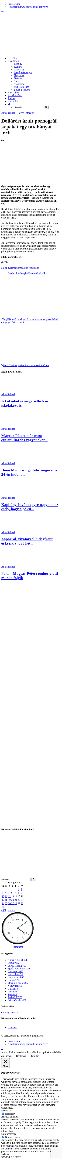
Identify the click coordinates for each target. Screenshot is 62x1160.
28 (15, 903)
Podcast (11, 98)
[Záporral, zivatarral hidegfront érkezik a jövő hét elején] (12, 529)
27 (12, 903)
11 (6, 896)
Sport (16, 81)
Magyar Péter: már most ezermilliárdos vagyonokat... (24, 438)
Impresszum (14, 4)
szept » (11, 910)
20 (12, 900)
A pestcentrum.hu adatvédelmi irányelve (28, 6)
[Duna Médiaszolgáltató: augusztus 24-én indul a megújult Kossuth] (12, 460)
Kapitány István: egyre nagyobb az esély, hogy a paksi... (29, 507)
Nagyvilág (19, 75)
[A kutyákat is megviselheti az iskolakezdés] (12, 391)
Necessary (10, 1113)
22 (19, 900)
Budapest (18, 946)
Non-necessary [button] (8, 1134)
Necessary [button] (6, 1110)
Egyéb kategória (22, 89)
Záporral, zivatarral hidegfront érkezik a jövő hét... (27, 541)
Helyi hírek (13, 92)
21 (15, 900)
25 (6, 903)
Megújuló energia (23, 72)
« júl (3, 910)
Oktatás (18, 78)
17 (3, 900)
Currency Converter (9, 1012)
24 (3, 903)
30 (22, 903)
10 (3, 896)
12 (9, 896)
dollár (4, 267)
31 (3, 907)
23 (22, 900)
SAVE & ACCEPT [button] (11, 1157)
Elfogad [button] (35, 1056)
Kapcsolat (13, 101)
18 (6, 900)
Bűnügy (18, 63)
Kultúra (18, 66)
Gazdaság (19, 69)
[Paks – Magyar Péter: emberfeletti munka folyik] (12, 563)
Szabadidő (19, 84)
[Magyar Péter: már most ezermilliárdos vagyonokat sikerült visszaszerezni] (12, 426)
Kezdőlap (12, 58)
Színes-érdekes (21, 86)
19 (9, 900)
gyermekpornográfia (18, 267)
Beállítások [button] (21, 1056)
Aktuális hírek (15, 95)
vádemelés (34, 267)
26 (9, 903)
